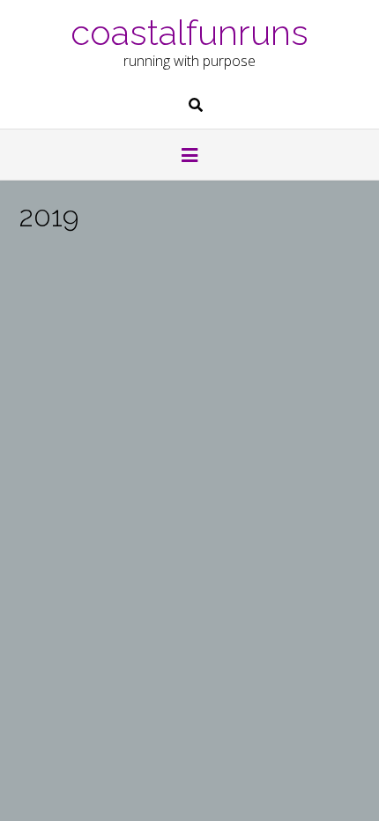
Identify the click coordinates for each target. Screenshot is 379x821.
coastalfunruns (189, 30)
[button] (189, 156)
